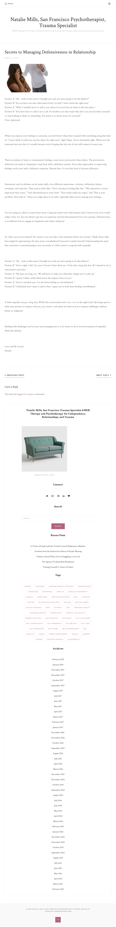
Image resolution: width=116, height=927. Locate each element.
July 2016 (58, 758)
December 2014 (58, 774)
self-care (85, 623)
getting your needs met (49, 602)
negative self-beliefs (75, 613)
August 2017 (58, 690)
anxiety (27, 586)
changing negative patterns (61, 586)
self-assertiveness (34, 623)
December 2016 (58, 732)
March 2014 (58, 821)
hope (48, 608)
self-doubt (53, 629)
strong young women (58, 634)
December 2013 (58, 837)
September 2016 (58, 748)
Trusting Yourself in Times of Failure (58, 567)
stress (42, 634)
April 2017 (58, 711)
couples (29, 597)
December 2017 (58, 669)
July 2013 (58, 863)
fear (75, 597)
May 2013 (58, 873)
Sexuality (30, 634)
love (68, 608)
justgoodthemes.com (62, 911)
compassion (33, 592)
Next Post (103, 375)
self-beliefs (71, 623)
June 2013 (58, 868)
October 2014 (58, 784)
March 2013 (58, 884)
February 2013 (58, 889)
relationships (52, 618)
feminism (86, 597)
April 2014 (58, 816)
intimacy (58, 608)
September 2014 (58, 790)
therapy (39, 639)
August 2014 (58, 795)
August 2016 (58, 753)
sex (84, 629)
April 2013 (58, 878)
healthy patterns (33, 608)
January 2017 (58, 727)
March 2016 (58, 769)
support (86, 634)
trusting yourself (55, 639)
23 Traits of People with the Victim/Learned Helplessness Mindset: (58, 546)
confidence (47, 592)
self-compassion (36, 629)
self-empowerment (70, 629)
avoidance (40, 586)
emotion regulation (60, 597)
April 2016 (58, 763)
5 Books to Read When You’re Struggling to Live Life (58, 556)
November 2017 (58, 675)
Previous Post (15, 375)
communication (84, 586)
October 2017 (58, 680)
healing (67, 602)
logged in (21, 394)
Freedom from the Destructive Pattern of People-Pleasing (58, 551)
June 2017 (58, 701)
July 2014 (58, 800)
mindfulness (56, 613)
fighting (30, 602)
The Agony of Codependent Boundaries (58, 561)
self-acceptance (83, 618)
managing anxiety (82, 608)
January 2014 (58, 831)
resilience (67, 618)
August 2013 (58, 857)
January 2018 (58, 664)
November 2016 (58, 737)
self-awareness (54, 623)
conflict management (77, 592)
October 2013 (58, 847)
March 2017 (58, 717)
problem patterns (33, 618)
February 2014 (58, 826)
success (75, 634)
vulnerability (74, 639)
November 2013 (58, 842)
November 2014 (58, 779)
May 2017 (58, 706)
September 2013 (58, 852)
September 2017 (58, 685)
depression (42, 597)
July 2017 (58, 696)
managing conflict (38, 613)
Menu (10, 3)
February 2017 (58, 722)
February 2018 (58, 659)
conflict (60, 592)
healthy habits (82, 602)
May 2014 (58, 811)
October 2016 (58, 743)
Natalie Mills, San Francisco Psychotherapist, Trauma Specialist (58, 22)
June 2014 (58, 805)
